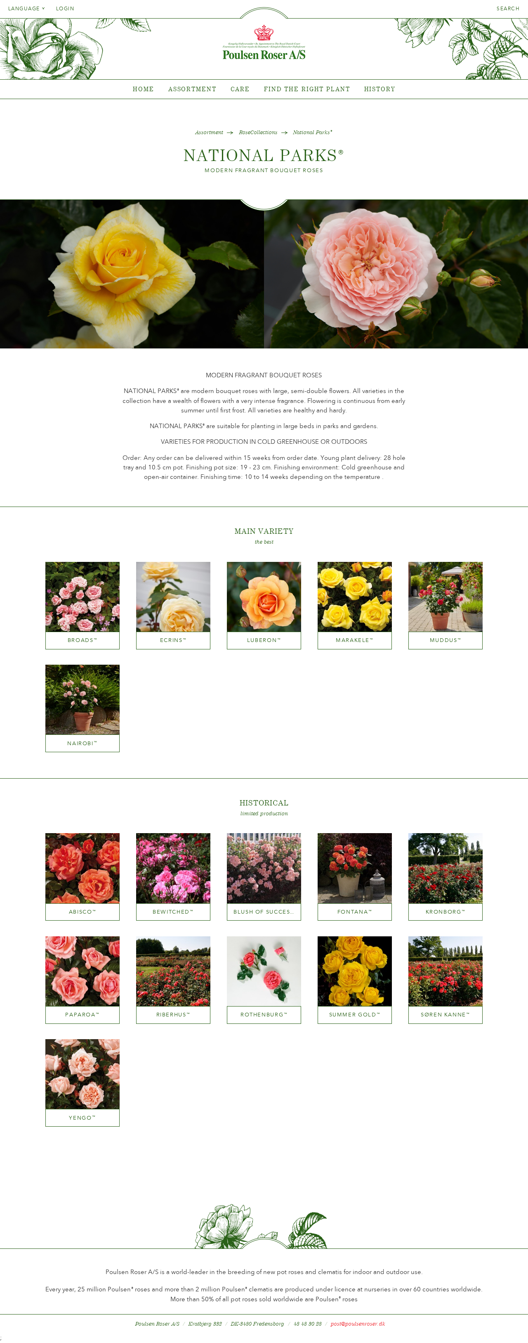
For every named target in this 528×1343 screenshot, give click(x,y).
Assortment (192, 88)
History (379, 88)
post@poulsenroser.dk (358, 1324)
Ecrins (173, 640)
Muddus (446, 640)
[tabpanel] (264, 89)
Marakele (355, 640)
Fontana (354, 912)
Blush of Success (264, 912)
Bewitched (173, 912)
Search (508, 9)
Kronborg (446, 912)
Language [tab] (25, 9)
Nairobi (82, 743)
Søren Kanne (445, 1014)
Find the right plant (307, 88)
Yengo (82, 1118)
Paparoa (82, 1014)
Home (143, 88)
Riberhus (173, 1014)
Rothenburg (264, 1014)
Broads (83, 640)
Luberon (264, 640)
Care (240, 88)
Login (65, 9)
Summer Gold (355, 1014)
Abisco (83, 912)
